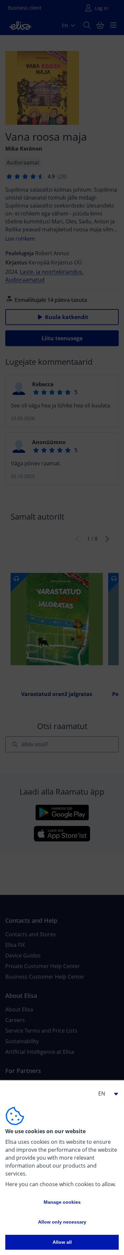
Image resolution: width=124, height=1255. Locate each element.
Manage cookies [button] (62, 1202)
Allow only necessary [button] (62, 1222)
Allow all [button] (62, 1242)
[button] (105, 1093)
